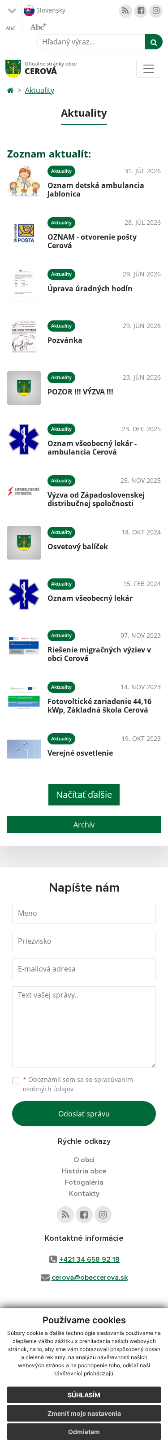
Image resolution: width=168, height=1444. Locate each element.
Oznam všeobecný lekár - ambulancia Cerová (92, 447)
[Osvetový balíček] (24, 543)
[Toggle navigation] (148, 69)
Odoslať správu (84, 1114)
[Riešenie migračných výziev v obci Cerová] (24, 646)
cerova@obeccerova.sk (90, 1277)
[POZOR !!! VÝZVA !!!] (24, 388)
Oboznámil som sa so (78, 1084)
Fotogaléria (84, 1182)
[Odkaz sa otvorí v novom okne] (125, 11)
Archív (84, 825)
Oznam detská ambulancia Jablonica (95, 189)
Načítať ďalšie (84, 794)
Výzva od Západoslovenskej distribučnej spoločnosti (96, 499)
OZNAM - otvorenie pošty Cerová (92, 241)
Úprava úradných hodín (90, 288)
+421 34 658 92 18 (89, 1259)
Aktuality (39, 90)
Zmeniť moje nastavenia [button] (84, 1413)
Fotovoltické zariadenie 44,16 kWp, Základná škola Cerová (99, 705)
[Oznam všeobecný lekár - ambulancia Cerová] (24, 439)
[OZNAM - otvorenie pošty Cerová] (24, 233)
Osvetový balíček (77, 546)
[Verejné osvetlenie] (24, 749)
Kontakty (84, 1193)
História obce (84, 1171)
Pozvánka (64, 340)
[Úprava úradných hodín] (24, 285)
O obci (84, 1160)
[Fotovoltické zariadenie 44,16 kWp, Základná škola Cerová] (24, 697)
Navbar (22, 68)
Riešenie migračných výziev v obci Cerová (99, 654)
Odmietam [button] (84, 1431)
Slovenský (49, 9)
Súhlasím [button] (84, 1395)
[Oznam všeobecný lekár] (24, 594)
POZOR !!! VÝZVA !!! (80, 392)
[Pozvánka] (24, 336)
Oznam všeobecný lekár (90, 598)
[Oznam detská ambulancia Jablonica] (24, 181)
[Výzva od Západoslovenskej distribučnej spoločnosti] (24, 491)
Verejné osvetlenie (80, 753)
